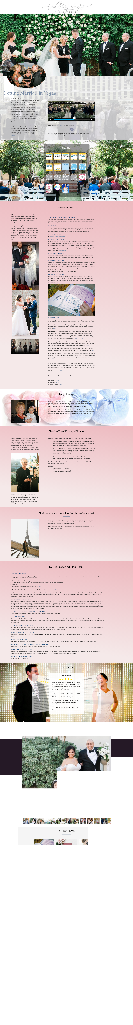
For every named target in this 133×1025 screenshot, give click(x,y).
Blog (83, 23)
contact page (60, 125)
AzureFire (84, 1021)
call (72, 129)
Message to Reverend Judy (59, 983)
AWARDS (41, 23)
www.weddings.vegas (46, 593)
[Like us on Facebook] (63, 1019)
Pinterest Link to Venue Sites (57, 236)
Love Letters (68, 23)
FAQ (61, 23)
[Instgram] (70, 1019)
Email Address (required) (59, 958)
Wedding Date (56, 970)
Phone (54, 963)
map (40, 586)
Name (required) (57, 952)
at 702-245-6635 (80, 125)
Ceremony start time (71, 970)
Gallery (77, 23)
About (56, 23)
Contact (90, 23)
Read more (44, 872)
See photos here (54, 932)
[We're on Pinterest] (66, 1019)
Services (49, 23)
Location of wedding (58, 977)
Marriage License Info (55, 234)
